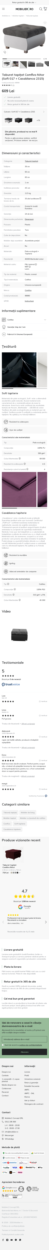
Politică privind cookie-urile (13, 1234)
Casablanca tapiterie (14, 512)
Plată (26, 1075)
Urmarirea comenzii (32, 1079)
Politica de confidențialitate (13, 1226)
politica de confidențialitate (30, 1045)
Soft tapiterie (10, 393)
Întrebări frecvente (31, 1086)
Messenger (9, 1135)
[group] (24, 918)
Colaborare (6, 1088)
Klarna (27, 1097)
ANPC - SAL (29, 1093)
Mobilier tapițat (18, 16)
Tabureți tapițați (32, 16)
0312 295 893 (10, 1122)
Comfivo (28, 290)
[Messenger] (17, 1240)
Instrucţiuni (29, 301)
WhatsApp (9, 1139)
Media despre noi (9, 1085)
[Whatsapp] (21, 1240)
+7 (19, 873)
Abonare (24, 1052)
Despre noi (6, 1072)
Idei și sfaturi (29, 1100)
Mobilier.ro (6, 16)
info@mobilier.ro (11, 1132)
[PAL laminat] (36, 264)
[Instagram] (8, 1240)
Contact (5, 1095)
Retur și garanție (31, 1082)
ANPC (26, 1090)
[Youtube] (12, 1240)
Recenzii (5, 1092)
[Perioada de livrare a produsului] (40, 199)
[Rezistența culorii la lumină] (27, 469)
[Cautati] (40, 9)
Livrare (27, 1072)
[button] (24, 2)
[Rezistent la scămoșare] (25, 464)
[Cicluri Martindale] (20, 458)
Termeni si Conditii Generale (13, 1230)
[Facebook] (4, 1240)
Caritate (5, 1075)
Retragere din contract (33, 1104)
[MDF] (30, 266)
